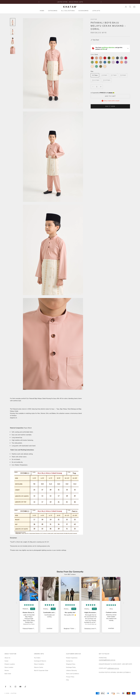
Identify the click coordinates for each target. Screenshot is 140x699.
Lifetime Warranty (71, 670)
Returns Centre (38, 667)
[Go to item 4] (12, 50)
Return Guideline (39, 664)
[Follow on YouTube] (20, 687)
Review (7, 670)
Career (6, 661)
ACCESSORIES (83, 10)
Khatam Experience (71, 658)
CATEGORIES (52, 10)
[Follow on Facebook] (5, 687)
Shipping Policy (70, 664)
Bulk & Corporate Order (41, 670)
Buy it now (110, 106)
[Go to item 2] (12, 31)
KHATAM (94, 19)
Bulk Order (8, 674)
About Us (7, 658)
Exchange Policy (71, 667)
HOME (42, 10)
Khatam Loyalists (10, 664)
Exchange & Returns (40, 661)
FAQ (67, 680)
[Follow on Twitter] (10, 687)
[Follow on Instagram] (15, 687)
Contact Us (69, 661)
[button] (95, 40)
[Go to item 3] (12, 41)
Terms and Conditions (72, 674)
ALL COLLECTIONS (68, 10)
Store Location (9, 667)
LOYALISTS (96, 10)
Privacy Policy (70, 677)
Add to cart (110, 96)
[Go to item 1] (12, 22)
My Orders (37, 658)
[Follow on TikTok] (25, 687)
